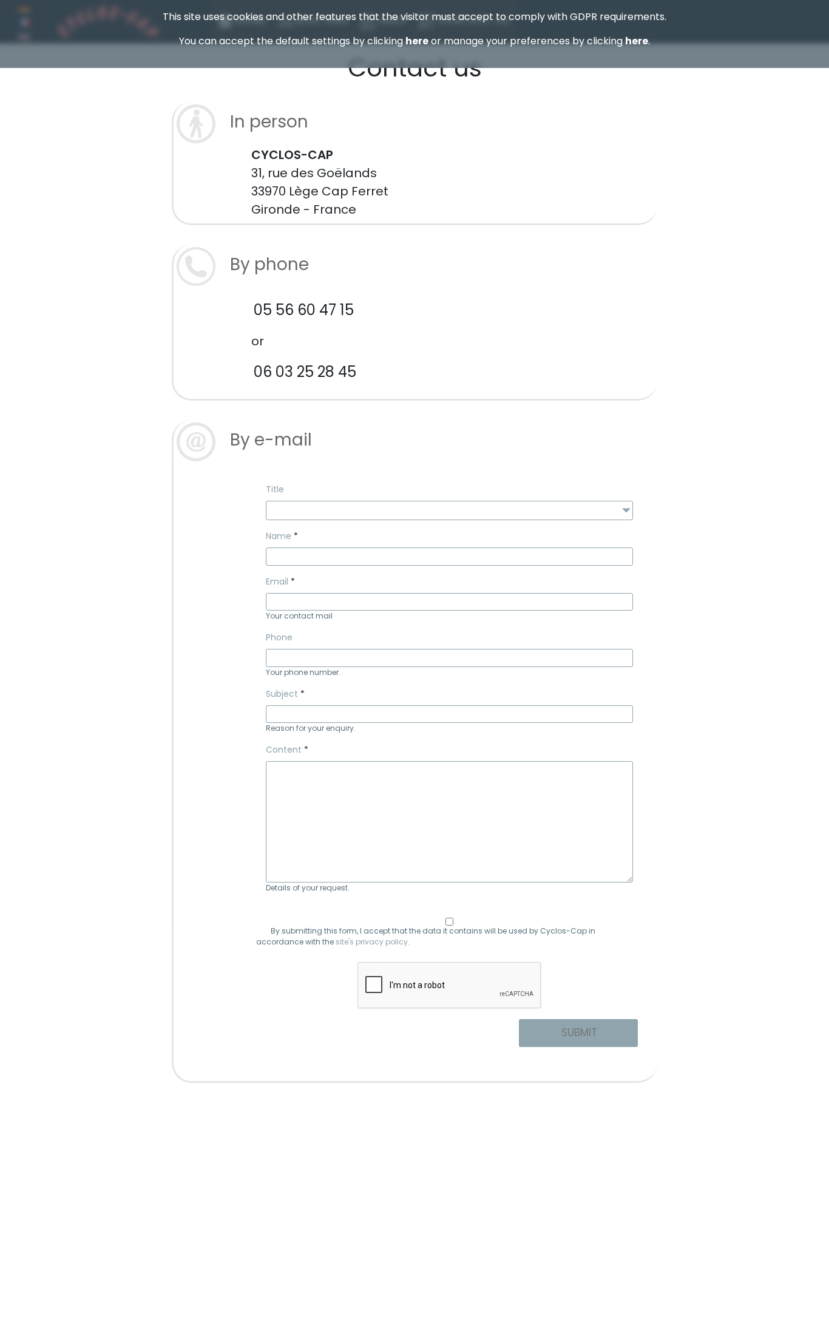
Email (277, 581)
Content (284, 750)
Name (278, 536)
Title (275, 489)
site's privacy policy (372, 942)
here (416, 41)
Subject (282, 694)
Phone (279, 637)
